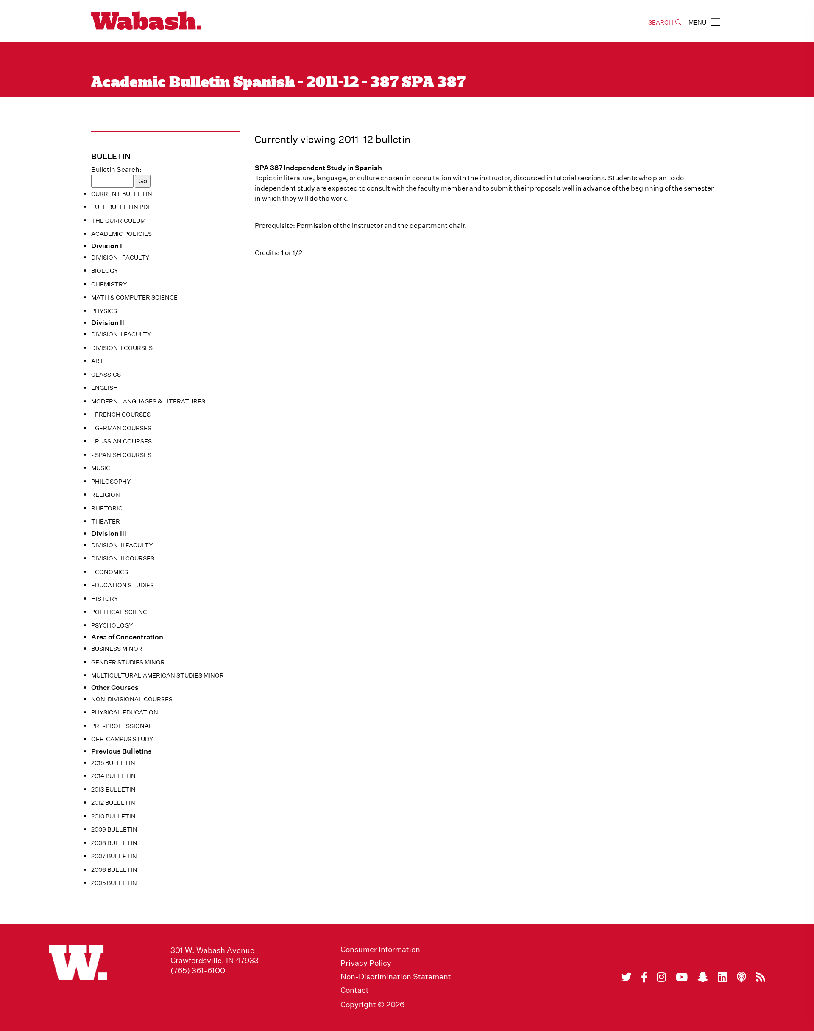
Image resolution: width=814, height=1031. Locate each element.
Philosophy (111, 481)
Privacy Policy (365, 963)
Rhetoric (107, 508)
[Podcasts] (741, 977)
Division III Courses (122, 558)
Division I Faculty (120, 257)
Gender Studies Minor (128, 662)
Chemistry (109, 284)
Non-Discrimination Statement (395, 976)
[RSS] (760, 977)
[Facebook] (644, 977)
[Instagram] (661, 977)
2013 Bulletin (113, 789)
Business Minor (116, 649)
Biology (104, 271)
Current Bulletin (121, 194)
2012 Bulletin (113, 803)
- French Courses (121, 414)
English (104, 388)
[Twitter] (626, 977)
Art (97, 361)
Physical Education (124, 712)
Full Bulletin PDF (121, 207)
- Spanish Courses (121, 455)
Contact (354, 990)
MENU (697, 22)
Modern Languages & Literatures (148, 401)
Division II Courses (122, 348)
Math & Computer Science (134, 297)
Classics (106, 374)
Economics (109, 572)
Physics (104, 311)
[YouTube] (682, 977)
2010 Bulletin (113, 816)
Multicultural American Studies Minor (157, 675)
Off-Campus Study (122, 739)
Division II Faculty (121, 334)
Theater (105, 521)
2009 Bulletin (114, 829)
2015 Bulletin (113, 763)
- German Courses (121, 428)
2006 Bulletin (114, 870)
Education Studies (122, 585)
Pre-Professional (122, 726)
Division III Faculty (122, 545)
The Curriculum (118, 220)
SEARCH (660, 22)
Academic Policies (121, 234)
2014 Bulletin (113, 776)
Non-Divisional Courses (132, 699)
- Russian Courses (121, 441)
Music (100, 468)
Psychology (112, 625)
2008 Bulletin (114, 843)
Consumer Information (380, 949)
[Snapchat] (702, 977)
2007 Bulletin (114, 856)
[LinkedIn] (722, 977)
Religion (105, 495)
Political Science (121, 612)
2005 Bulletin (114, 883)
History (104, 598)
